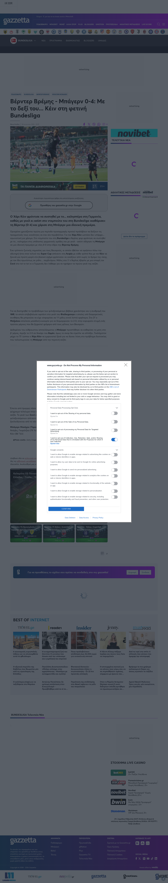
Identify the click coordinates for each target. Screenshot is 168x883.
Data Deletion (70, 518)
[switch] (114, 413)
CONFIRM (66, 509)
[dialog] (84, 441)
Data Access (84, 518)
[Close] (126, 365)
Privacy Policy (98, 518)
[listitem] (84, 408)
